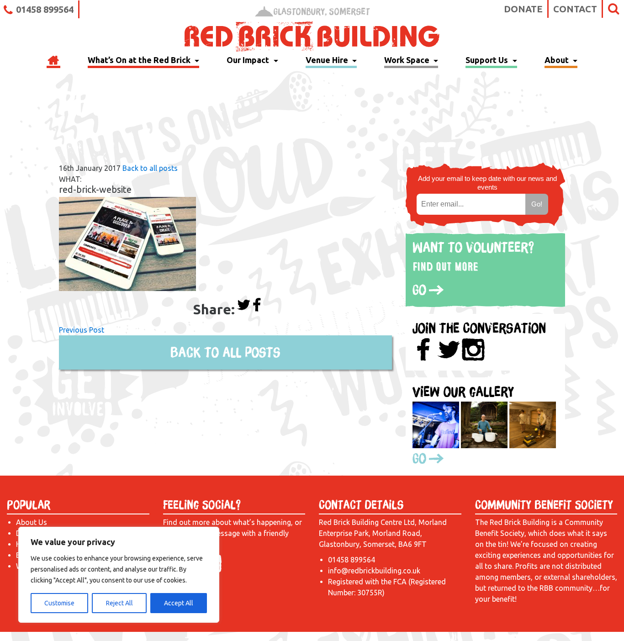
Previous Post (81, 330)
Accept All (178, 603)
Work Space (407, 59)
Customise (59, 603)
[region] (118, 575)
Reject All (119, 603)
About (558, 59)
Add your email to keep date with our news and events (487, 183)
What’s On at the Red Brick (140, 59)
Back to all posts (150, 168)
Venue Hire (328, 59)
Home (53, 61)
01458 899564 (45, 9)
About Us (31, 522)
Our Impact (249, 59)
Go (419, 290)
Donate (523, 9)
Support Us (487, 59)
